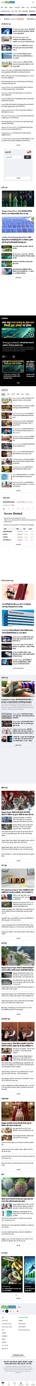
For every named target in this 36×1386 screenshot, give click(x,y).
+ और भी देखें (18, 544)
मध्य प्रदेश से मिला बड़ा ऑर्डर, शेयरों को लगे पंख (23, 247)
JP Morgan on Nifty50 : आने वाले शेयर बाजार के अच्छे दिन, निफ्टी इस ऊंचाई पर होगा (24, 256)
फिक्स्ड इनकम (22, 1324)
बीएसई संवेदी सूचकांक (9, 502)
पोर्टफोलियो (4, 1336)
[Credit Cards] (32, 898)
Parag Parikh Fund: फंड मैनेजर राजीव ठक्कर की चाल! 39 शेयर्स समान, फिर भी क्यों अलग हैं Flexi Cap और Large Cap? (23, 430)
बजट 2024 (5, 1320)
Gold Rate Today (7, 1324)
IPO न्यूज (4, 865)
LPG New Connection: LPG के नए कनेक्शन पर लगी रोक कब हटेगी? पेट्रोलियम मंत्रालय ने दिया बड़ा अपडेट (23, 415)
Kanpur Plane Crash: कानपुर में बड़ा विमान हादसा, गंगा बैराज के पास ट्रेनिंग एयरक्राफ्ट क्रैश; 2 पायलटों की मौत (17, 88)
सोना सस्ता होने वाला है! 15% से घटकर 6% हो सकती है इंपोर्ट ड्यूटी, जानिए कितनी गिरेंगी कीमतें (17, 122)
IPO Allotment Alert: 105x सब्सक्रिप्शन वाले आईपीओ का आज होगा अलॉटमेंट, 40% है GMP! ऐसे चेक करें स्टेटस (23, 39)
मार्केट (6, 7)
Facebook (3, 1311)
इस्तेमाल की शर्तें (12, 1364)
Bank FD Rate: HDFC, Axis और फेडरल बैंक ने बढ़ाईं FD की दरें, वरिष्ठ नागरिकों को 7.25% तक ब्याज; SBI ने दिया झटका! (23, 484)
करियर (18, 1364)
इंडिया (23, 7)
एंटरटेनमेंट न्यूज (5, 1019)
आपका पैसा (17, 7)
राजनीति (4, 1333)
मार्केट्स (3, 1339)
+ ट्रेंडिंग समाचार (18, 745)
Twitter (6, 1311)
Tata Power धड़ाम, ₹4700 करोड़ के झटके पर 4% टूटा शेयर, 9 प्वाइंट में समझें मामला (16, 94)
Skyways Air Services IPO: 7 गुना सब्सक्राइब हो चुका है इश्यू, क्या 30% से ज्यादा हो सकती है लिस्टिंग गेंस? (17, 128)
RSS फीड (28, 1364)
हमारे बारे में (6, 1362)
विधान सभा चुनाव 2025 (24, 1330)
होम (2, 7)
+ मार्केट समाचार (18, 277)
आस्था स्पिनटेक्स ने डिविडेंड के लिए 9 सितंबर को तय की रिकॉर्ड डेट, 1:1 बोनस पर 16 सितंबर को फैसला (23, 271)
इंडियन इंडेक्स (32, 11)
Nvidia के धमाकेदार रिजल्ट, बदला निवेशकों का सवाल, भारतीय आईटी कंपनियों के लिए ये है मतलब (17, 99)
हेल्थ (2, 1174)
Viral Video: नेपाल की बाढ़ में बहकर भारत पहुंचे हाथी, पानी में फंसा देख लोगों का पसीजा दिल (23, 716)
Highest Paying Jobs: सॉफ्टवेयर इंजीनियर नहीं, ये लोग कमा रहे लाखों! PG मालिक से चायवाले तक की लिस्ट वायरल (23, 731)
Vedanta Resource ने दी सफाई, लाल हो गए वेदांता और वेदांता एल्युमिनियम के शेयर (16, 134)
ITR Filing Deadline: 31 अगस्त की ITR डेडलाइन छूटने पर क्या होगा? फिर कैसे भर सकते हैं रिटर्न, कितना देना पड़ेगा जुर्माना (23, 461)
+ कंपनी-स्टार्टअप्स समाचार (18, 668)
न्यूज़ (3, 1330)
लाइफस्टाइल (25, 11)
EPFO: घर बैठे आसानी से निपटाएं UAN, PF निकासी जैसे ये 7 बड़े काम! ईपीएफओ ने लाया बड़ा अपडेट (23, 475)
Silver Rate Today (7, 1327)
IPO (27, 7)
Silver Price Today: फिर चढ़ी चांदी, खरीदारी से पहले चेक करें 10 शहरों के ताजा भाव (23, 445)
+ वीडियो (18, 383)
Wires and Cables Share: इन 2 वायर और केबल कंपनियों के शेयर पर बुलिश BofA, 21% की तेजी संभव (17, 117)
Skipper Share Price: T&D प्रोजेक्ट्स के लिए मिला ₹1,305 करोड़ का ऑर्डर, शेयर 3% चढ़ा (17, 212)
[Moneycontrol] (10, 2)
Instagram (10, 1311)
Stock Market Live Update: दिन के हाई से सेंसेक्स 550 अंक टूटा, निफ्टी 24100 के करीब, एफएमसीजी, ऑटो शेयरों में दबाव (17, 139)
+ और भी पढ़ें (18, 490)
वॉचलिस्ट (4, 1342)
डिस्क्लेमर (25, 1362)
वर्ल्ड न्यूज (4, 943)
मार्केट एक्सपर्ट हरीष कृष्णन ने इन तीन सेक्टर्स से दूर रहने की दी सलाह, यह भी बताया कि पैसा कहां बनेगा (17, 82)
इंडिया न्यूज (4, 787)
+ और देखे (18, 145)
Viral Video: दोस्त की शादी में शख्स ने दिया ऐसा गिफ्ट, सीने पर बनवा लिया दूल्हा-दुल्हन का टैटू (23, 723)
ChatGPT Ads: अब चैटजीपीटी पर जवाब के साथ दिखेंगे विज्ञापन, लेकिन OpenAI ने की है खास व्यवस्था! (22, 662)
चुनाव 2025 (5, 1348)
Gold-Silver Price (5, 11)
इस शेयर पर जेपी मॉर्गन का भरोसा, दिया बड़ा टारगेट (23, 262)
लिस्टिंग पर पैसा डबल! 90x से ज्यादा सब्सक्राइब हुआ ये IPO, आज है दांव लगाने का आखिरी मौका (17, 77)
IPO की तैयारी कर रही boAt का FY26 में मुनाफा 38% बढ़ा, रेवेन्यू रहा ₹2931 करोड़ (16, 605)
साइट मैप (23, 1364)
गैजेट (16, 11)
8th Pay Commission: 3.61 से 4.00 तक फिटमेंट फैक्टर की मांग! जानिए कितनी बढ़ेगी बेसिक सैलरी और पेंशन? (23, 438)
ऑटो (20, 11)
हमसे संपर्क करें (13, 1362)
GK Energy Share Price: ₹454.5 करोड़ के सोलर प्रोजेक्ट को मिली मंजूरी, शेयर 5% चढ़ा (16, 111)
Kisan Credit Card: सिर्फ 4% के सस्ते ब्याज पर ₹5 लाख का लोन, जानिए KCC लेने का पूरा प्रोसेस (23, 64)
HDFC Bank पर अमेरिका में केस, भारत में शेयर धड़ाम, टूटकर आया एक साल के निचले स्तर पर (23, 48)
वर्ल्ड (12, 11)
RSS (13, 1311)
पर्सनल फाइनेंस (22, 1327)
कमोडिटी (21, 1320)
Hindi (19, 1307)
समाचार (11, 7)
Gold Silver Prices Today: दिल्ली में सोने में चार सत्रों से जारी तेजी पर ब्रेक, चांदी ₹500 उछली (23, 468)
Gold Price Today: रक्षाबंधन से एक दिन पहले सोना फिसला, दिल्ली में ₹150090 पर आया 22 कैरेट (23, 452)
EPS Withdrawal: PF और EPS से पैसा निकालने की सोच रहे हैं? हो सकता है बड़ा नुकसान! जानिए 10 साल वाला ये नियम (23, 423)
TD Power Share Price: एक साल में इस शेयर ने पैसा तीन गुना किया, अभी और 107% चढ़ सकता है (24, 31)
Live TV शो (5, 1345)
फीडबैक (20, 1362)
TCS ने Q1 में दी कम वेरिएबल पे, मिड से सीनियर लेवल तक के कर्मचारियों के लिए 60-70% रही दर (23, 56)
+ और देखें (18, 178)
